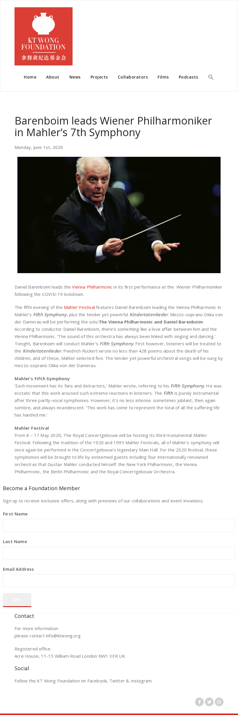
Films (163, 77)
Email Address (18, 569)
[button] (211, 78)
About (52, 77)
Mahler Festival (79, 307)
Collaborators (133, 77)
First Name (15, 514)
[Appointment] (44, 36)
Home (30, 77)
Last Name (15, 541)
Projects (99, 77)
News (75, 77)
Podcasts (188, 77)
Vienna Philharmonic (92, 287)
